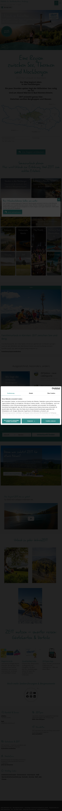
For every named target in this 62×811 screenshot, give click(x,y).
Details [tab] (31, 393)
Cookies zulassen (51, 421)
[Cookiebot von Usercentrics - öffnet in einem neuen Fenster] (53, 388)
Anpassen (30, 421)
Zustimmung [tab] (10, 393)
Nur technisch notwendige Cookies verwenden (11, 421)
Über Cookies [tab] (51, 393)
